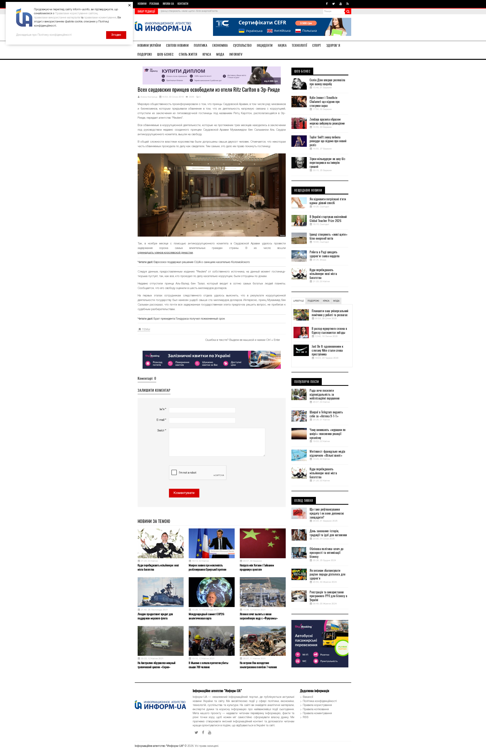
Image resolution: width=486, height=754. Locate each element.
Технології (299, 45)
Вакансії (308, 697)
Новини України (149, 45)
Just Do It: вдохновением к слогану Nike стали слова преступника (327, 350)
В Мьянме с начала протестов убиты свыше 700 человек (208, 665)
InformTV (235, 54)
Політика (200, 45)
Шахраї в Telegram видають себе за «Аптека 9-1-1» (326, 414)
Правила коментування (317, 713)
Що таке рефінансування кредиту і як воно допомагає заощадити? (327, 513)
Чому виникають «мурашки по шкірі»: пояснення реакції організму (328, 434)
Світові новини (177, 45)
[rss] (347, 4)
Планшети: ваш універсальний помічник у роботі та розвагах (330, 313)
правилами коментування (100, 17)
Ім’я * (163, 409)
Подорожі (144, 54)
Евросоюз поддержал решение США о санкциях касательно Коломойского (202, 262)
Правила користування (317, 705)
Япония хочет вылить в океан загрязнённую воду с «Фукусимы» (259, 616)
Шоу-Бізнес (165, 54)
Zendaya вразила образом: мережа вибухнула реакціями (327, 121)
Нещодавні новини (308, 190)
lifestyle (298, 301)
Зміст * (161, 430)
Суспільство (242, 45)
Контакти (183, 4)
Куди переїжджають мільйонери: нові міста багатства (158, 567)
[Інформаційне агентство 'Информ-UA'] (163, 26)
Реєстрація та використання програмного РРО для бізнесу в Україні (328, 596)
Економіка (220, 45)
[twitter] (333, 4)
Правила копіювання (316, 709)
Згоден (116, 35)
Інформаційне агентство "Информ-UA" (159, 746)
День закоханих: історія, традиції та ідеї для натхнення (328, 533)
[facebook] (327, 4)
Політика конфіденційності (320, 701)
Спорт (316, 45)
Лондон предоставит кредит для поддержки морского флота (155, 616)
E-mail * (161, 420)
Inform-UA (168, 4)
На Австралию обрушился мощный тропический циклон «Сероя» (157, 665)
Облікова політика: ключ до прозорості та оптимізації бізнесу (326, 553)
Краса (207, 54)
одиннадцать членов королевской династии (165, 252)
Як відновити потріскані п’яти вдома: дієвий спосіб (328, 201)
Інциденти (265, 45)
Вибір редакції (146, 11)
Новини (142, 4)
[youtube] (340, 4)
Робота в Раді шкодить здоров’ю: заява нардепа (324, 254)
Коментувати (184, 493)
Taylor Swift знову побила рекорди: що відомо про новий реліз (328, 141)
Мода (220, 54)
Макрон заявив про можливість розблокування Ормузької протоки (207, 567)
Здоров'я (333, 45)
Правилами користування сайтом (76, 13)
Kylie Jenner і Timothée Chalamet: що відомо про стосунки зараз (325, 102)
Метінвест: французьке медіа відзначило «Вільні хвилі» (327, 453)
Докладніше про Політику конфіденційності (44, 35)
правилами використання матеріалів (57, 17)
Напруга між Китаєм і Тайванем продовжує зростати (257, 567)
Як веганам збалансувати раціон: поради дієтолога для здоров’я (327, 574)
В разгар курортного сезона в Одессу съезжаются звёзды (329, 331)
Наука (282, 45)
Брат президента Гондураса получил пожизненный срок (189, 318)
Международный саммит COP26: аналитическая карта (206, 616)
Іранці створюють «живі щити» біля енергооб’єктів (189, 11)
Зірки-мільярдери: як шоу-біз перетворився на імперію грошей (327, 163)
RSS (305, 717)
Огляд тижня (303, 500)
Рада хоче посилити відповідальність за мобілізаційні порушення (324, 394)
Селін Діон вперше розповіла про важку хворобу (327, 82)
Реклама (154, 4)
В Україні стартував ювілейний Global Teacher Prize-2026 (328, 219)
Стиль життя (188, 54)
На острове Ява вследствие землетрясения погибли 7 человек (258, 665)
